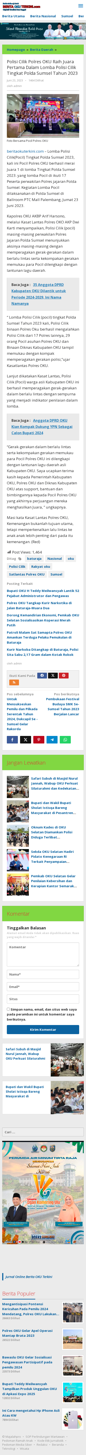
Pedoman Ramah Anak (17, 1441)
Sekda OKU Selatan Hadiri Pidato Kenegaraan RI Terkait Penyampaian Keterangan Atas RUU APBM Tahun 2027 (54, 861)
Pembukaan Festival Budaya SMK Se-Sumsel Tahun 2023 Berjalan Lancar (62, 704)
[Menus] (81, 6)
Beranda (58, 1445)
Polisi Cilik (17, 566)
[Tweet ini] (25, 739)
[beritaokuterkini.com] (21, 6)
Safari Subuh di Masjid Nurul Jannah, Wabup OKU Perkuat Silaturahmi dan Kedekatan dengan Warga (25, 1058)
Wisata (24, 1449)
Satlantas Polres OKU (27, 574)
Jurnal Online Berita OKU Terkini (29, 1276)
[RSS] (14, 682)
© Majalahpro (11, 1437)
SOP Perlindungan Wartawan (45, 1437)
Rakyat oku (40, 566)
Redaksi (42, 1445)
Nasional (54, 558)
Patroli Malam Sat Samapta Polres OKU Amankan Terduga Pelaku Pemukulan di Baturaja (39, 637)
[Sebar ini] (12, 739)
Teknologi (8, 1449)
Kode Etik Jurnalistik (50, 1441)
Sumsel (56, 574)
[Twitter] (53, 675)
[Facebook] (42, 675)
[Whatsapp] (65, 739)
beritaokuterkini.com (25, 151)
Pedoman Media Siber (17, 1445)
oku (71, 558)
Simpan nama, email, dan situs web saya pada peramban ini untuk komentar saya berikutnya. (42, 1014)
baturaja (34, 558)
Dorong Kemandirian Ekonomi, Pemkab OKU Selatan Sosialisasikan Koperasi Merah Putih (43, 620)
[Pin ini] (38, 739)
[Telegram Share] (52, 739)
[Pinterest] (64, 675)
